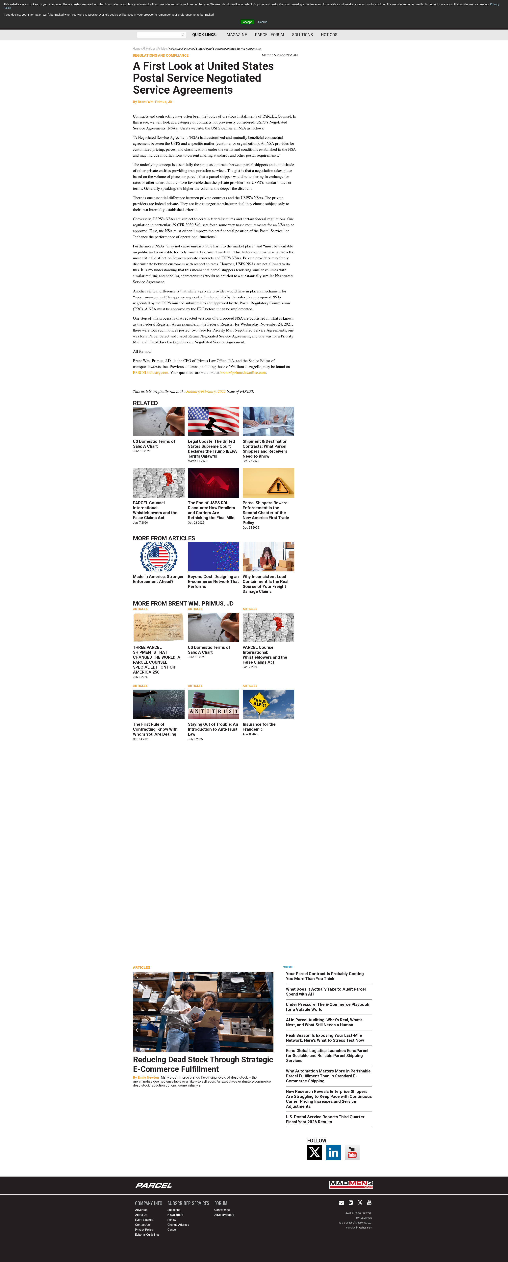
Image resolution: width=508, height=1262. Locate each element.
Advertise (141, 1210)
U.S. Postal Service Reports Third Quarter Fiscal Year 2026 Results (325, 1119)
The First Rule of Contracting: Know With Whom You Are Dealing (155, 729)
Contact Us (142, 1225)
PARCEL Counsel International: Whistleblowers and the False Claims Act (155, 510)
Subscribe (173, 1210)
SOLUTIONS (302, 34)
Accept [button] (247, 22)
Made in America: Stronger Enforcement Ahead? (158, 579)
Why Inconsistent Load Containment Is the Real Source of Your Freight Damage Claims (265, 584)
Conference (222, 1210)
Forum (220, 1203)
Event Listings (144, 1220)
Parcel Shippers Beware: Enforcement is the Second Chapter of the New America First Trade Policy (266, 512)
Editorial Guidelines (147, 1234)
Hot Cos (329, 34)
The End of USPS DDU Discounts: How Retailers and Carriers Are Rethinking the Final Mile (211, 510)
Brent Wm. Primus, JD (154, 102)
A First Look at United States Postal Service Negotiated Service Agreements (203, 78)
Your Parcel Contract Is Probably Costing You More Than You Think (325, 976)
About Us (141, 1215)
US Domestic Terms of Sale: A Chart (154, 444)
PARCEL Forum (269, 34)
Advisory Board (224, 1215)
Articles (181, 538)
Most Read (287, 967)
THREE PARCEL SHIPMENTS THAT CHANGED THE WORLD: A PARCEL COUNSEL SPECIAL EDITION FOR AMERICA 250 (156, 660)
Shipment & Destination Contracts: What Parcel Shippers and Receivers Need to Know (265, 449)
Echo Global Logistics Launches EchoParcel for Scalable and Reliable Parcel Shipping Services (327, 1055)
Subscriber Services (188, 1203)
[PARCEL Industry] (154, 1185)
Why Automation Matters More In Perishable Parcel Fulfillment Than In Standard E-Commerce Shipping (328, 1076)
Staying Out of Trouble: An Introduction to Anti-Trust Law (213, 729)
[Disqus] (215, 801)
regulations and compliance (161, 55)
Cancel (171, 1229)
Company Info (148, 1203)
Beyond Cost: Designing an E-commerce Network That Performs (213, 581)
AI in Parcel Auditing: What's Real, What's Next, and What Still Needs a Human (324, 1022)
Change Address (178, 1225)
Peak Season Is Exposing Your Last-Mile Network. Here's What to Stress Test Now (325, 1038)
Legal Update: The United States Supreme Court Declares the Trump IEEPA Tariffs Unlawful (212, 449)
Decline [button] (262, 22)
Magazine (237, 34)
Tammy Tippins (150, 1077)
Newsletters (175, 1215)
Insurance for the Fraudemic (259, 727)
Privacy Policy (144, 1229)
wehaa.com (365, 1227)
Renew (171, 1220)
